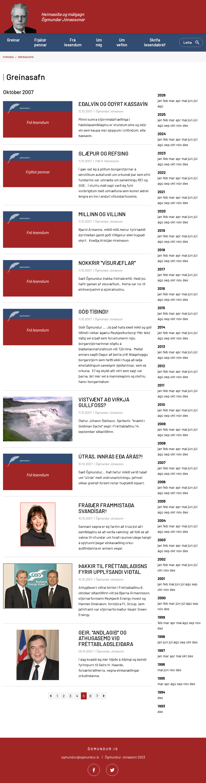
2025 (162, 114)
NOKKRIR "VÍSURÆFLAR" (107, 263)
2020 (162, 211)
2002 (162, 559)
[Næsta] (104, 695)
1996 (161, 664)
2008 (162, 443)
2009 (162, 424)
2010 (161, 404)
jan (160, 100)
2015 (161, 308)
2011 (161, 385)
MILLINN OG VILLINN (102, 214)
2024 (162, 134)
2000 (162, 598)
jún (191, 100)
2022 (162, 172)
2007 (162, 462)
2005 (162, 501)
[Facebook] (94, 770)
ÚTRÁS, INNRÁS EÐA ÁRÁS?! (110, 456)
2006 (162, 482)
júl (195, 100)
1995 (161, 678)
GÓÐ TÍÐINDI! (93, 311)
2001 (161, 578)
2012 (161, 366)
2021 (161, 192)
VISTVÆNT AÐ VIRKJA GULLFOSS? (103, 402)
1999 (161, 617)
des (185, 125)
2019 (161, 230)
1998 (161, 636)
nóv (179, 125)
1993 (161, 706)
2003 (162, 540)
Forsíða (8, 57)
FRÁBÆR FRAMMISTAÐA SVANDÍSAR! (106, 508)
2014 (161, 327)
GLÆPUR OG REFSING (103, 153)
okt (173, 125)
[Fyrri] (51, 695)
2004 (162, 520)
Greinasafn (26, 57)
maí (185, 100)
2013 (161, 346)
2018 (161, 250)
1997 (161, 650)
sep (167, 125)
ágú (160, 106)
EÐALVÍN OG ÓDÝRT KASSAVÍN (113, 104)
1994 (161, 692)
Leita (187, 42)
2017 (161, 269)
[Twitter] (112, 770)
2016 (161, 288)
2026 (162, 95)
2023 (162, 153)
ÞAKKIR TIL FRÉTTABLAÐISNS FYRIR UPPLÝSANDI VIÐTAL (112, 569)
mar (172, 100)
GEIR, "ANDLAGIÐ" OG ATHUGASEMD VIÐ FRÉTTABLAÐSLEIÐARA (105, 638)
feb (166, 100)
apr (179, 100)
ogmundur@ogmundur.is (80, 757)
